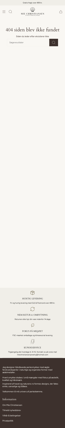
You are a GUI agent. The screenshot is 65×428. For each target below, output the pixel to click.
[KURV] (61, 11)
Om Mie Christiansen (12, 405)
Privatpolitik (7, 420)
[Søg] (53, 42)
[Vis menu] (4, 11)
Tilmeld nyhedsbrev (11, 410)
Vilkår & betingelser (11, 415)
